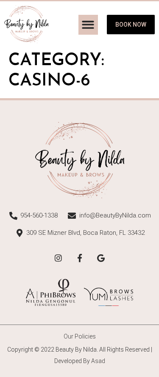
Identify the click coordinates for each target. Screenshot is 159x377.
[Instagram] (58, 258)
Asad (98, 361)
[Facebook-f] (80, 258)
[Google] (101, 258)
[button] (88, 25)
